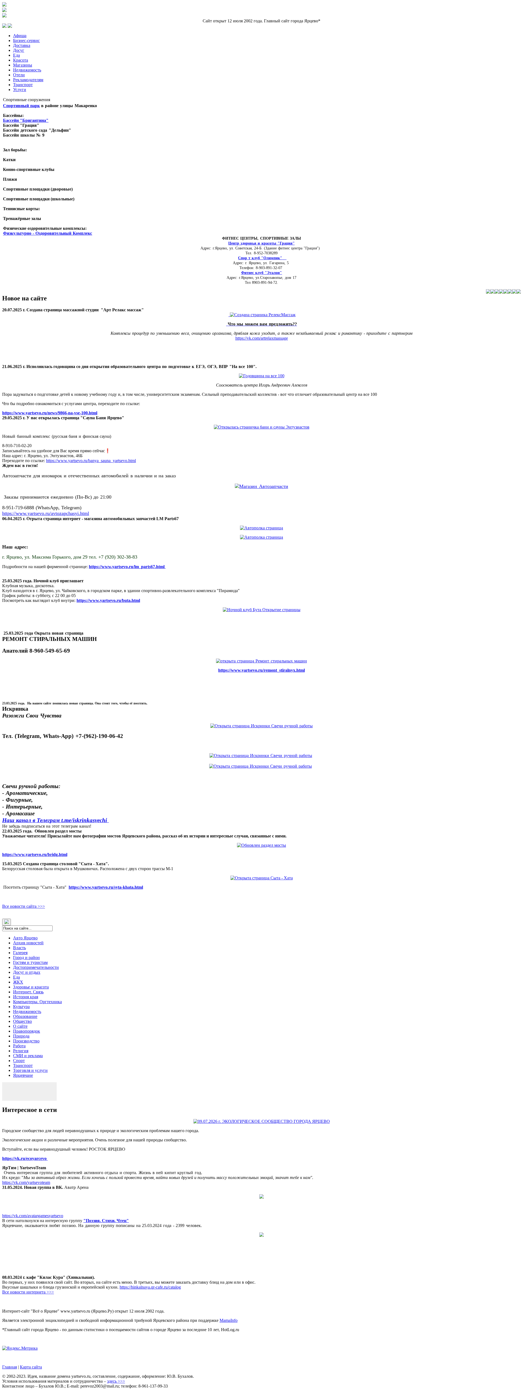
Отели (19, 75)
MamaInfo (229, 1320)
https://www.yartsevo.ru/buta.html (108, 600)
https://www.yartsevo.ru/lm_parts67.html (127, 566)
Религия (20, 1050)
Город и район (26, 957)
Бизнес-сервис (26, 40)
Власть (19, 947)
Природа (21, 1036)
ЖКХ (18, 982)
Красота (20, 60)
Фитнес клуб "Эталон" (261, 273)
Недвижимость (27, 70)
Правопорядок (26, 1031)
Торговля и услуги (30, 1070)
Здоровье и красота (31, 987)
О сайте (20, 1026)
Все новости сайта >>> (23, 906)
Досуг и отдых (26, 972)
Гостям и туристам (30, 962)
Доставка (21, 45)
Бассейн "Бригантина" (25, 120)
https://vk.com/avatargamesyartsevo (32, 1215)
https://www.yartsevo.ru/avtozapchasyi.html (45, 513)
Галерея (20, 952)
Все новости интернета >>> (28, 1292)
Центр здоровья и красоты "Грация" (261, 243)
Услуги (19, 89)
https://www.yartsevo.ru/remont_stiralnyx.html (261, 670)
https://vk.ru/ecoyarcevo (25, 1158)
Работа (19, 1046)
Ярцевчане (23, 1075)
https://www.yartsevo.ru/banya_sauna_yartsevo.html (91, 460)
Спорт (19, 1060)
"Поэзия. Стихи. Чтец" (106, 1220)
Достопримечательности (36, 967)
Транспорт (23, 84)
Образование (25, 1016)
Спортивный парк (21, 105)
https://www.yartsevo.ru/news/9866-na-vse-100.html (49, 413)
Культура (21, 1006)
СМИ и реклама (28, 1055)
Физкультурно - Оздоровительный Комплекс (47, 233)
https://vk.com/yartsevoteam (26, 1182)
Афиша (19, 35)
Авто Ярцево (25, 938)
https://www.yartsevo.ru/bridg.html (34, 854)
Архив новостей (28, 942)
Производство (26, 1041)
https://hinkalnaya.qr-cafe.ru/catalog (150, 1287)
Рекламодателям (28, 79)
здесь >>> (116, 1381)
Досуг (18, 50)
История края (25, 996)
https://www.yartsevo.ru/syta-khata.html (106, 887)
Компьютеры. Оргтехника (37, 1001)
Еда (16, 55)
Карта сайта (31, 1367)
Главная (9, 1367)
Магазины (22, 65)
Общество (22, 1021)
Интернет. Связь (28, 992)
